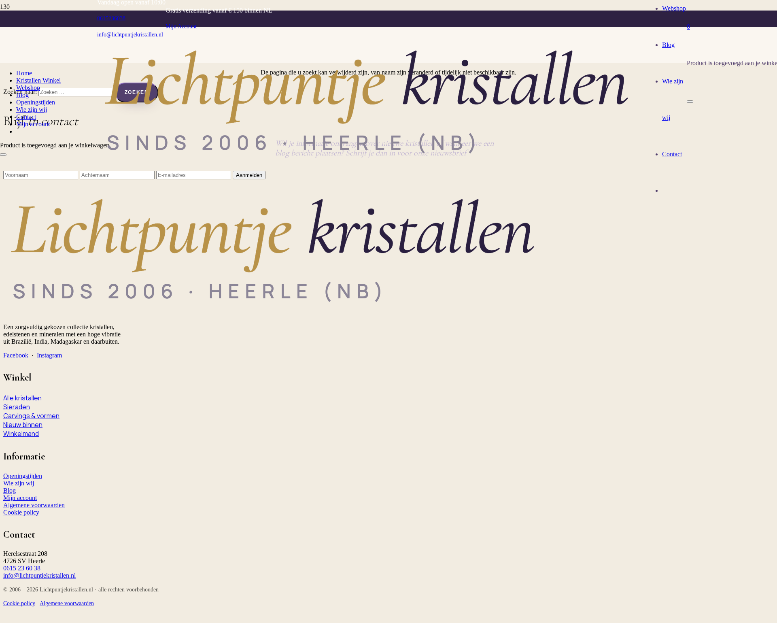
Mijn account (20, 497)
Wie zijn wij (18, 483)
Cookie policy (21, 512)
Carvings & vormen (31, 415)
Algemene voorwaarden (34, 505)
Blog (9, 490)
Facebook (15, 355)
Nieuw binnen (22, 424)
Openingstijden (22, 475)
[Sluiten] (690, 101)
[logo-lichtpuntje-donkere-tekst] (371, 164)
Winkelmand (21, 433)
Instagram (49, 355)
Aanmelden (249, 175)
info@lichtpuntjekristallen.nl (39, 575)
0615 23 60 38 (21, 568)
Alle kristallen (22, 397)
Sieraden (16, 406)
